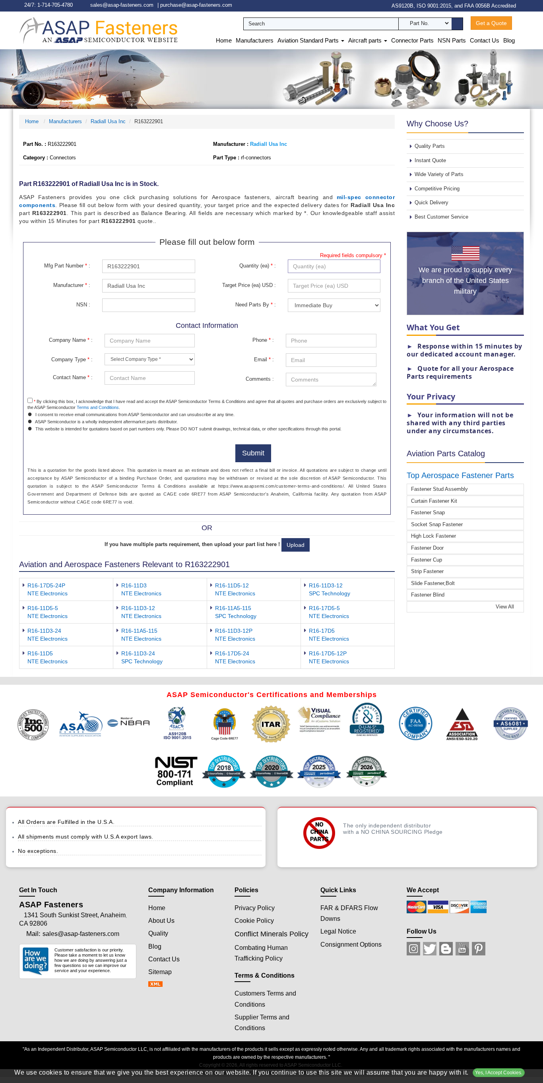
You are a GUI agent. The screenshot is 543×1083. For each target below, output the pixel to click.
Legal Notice (338, 931)
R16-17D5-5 (324, 608)
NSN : (83, 305)
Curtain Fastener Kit (434, 501)
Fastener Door (427, 548)
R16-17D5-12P (328, 653)
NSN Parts (452, 40)
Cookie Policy (254, 920)
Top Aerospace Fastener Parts (460, 475)
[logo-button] (98, 30)
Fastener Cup (426, 560)
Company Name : (71, 340)
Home (224, 40)
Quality (158, 933)
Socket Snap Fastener (437, 524)
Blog (509, 40)
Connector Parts (412, 40)
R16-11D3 (134, 585)
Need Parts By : (255, 305)
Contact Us (484, 40)
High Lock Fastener (433, 536)
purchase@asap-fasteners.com (196, 5)
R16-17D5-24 (232, 653)
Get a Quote (491, 23)
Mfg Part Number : (67, 266)
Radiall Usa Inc (108, 121)
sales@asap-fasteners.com (121, 5)
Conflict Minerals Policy (271, 934)
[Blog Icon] (446, 948)
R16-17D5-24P (46, 585)
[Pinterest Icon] (478, 948)
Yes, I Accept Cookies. (498, 1072)
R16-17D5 (322, 631)
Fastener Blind (427, 595)
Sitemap (160, 972)
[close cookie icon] (536, 1073)
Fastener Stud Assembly (439, 489)
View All (506, 607)
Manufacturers (254, 40)
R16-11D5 (40, 653)
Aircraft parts (365, 40)
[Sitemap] (157, 984)
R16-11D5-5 (42, 608)
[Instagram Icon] (413, 948)
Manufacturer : (71, 285)
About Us (161, 920)
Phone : (263, 340)
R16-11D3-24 (44, 631)
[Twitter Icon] (429, 948)
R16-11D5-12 (232, 585)
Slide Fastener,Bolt (433, 583)
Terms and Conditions (98, 407)
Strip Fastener (427, 571)
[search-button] (457, 24)
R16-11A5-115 (233, 608)
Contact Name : (73, 377)
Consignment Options (351, 944)
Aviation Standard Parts (308, 40)
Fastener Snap (428, 512)
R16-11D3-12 (326, 585)
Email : (264, 359)
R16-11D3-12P (233, 631)
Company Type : (72, 359)
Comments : (260, 379)
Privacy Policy (255, 908)
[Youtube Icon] (462, 948)
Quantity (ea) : (257, 266)
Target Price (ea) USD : (249, 285)
